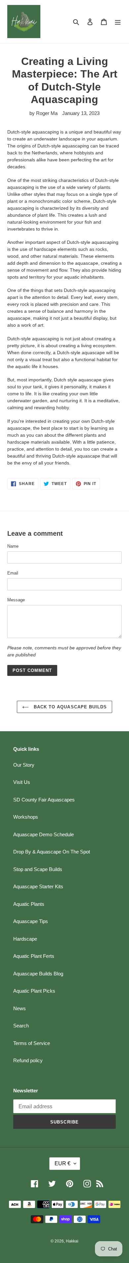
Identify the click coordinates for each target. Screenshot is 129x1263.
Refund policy (28, 1060)
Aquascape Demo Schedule (43, 834)
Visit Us (21, 782)
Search (21, 1025)
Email (12, 573)
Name (13, 546)
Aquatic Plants (28, 904)
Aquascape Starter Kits (38, 886)
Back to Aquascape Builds (69, 706)
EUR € (62, 1163)
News (19, 1008)
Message (16, 599)
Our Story (23, 765)
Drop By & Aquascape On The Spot (51, 851)
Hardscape (25, 939)
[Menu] (118, 22)
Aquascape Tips (30, 921)
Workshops (25, 817)
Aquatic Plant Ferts (33, 956)
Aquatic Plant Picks (34, 991)
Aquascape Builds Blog (38, 973)
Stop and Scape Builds (37, 869)
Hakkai (72, 1241)
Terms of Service (31, 1043)
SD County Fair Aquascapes (44, 799)
